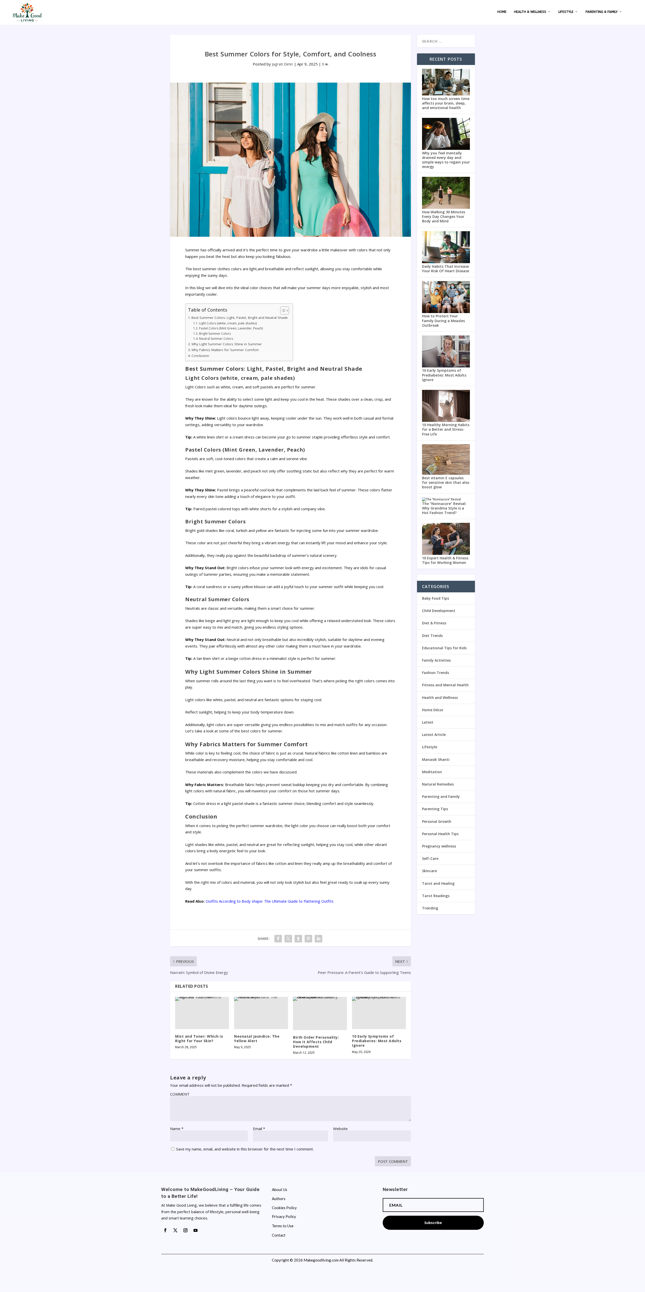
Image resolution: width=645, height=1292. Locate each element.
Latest (427, 722)
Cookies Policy (284, 1207)
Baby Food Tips (435, 598)
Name (176, 1128)
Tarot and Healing (438, 883)
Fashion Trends (435, 672)
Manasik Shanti (435, 759)
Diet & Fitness (434, 623)
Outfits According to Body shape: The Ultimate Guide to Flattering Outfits (270, 901)
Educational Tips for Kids (444, 647)
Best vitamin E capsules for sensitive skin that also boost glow (445, 482)
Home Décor (432, 709)
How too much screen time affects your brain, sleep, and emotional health (445, 103)
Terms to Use (283, 1225)
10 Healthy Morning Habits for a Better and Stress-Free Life (445, 429)
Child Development (438, 610)
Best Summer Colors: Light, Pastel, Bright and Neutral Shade (239, 317)
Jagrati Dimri (282, 63)
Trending (430, 908)
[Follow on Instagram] (185, 1230)
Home (501, 12)
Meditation (432, 771)
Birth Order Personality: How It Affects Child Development (316, 1042)
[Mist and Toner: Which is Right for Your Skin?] (202, 1013)
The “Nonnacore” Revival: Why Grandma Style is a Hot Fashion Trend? (444, 508)
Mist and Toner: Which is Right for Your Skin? (199, 1038)
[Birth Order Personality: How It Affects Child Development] (320, 1013)
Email (259, 1128)
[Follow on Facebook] (165, 1230)
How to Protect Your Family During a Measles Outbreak (443, 320)
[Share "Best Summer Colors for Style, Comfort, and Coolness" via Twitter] (288, 939)
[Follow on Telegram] (206, 1230)
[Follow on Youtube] (195, 1230)
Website (340, 1128)
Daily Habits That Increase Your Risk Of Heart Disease (445, 268)
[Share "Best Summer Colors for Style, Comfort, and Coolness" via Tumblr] (298, 939)
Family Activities (436, 660)
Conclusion (200, 355)
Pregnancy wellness (439, 846)
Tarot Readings (435, 895)
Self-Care (430, 858)
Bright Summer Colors (215, 333)
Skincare (429, 870)
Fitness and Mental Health (445, 685)
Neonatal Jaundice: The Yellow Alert (256, 1038)
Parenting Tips (435, 808)
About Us (279, 1189)
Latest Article (434, 734)
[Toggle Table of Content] (282, 310)
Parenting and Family (441, 796)
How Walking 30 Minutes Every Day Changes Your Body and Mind (443, 216)
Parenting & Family (602, 12)
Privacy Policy (284, 1216)
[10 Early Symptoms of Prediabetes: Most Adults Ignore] (379, 1013)
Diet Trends (432, 635)
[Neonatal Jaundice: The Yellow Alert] (261, 1013)
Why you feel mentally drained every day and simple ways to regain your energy (446, 160)
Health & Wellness (530, 12)
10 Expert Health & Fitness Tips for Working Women (445, 560)
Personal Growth (436, 821)
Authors (278, 1199)
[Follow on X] (175, 1230)
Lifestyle (565, 12)
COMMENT (179, 1094)
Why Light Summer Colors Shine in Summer (226, 344)
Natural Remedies (438, 784)
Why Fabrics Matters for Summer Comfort (225, 350)
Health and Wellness (440, 697)
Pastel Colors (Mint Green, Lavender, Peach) (231, 328)
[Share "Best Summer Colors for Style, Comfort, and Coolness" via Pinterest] (308, 939)
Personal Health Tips (440, 833)
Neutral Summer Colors (216, 338)
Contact (278, 1235)
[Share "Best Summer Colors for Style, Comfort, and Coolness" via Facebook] (278, 939)
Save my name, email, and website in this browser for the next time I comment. (245, 1148)
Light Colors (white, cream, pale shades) (227, 323)
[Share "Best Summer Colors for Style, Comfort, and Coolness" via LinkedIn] (318, 939)
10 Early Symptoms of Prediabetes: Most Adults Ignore (376, 1041)
